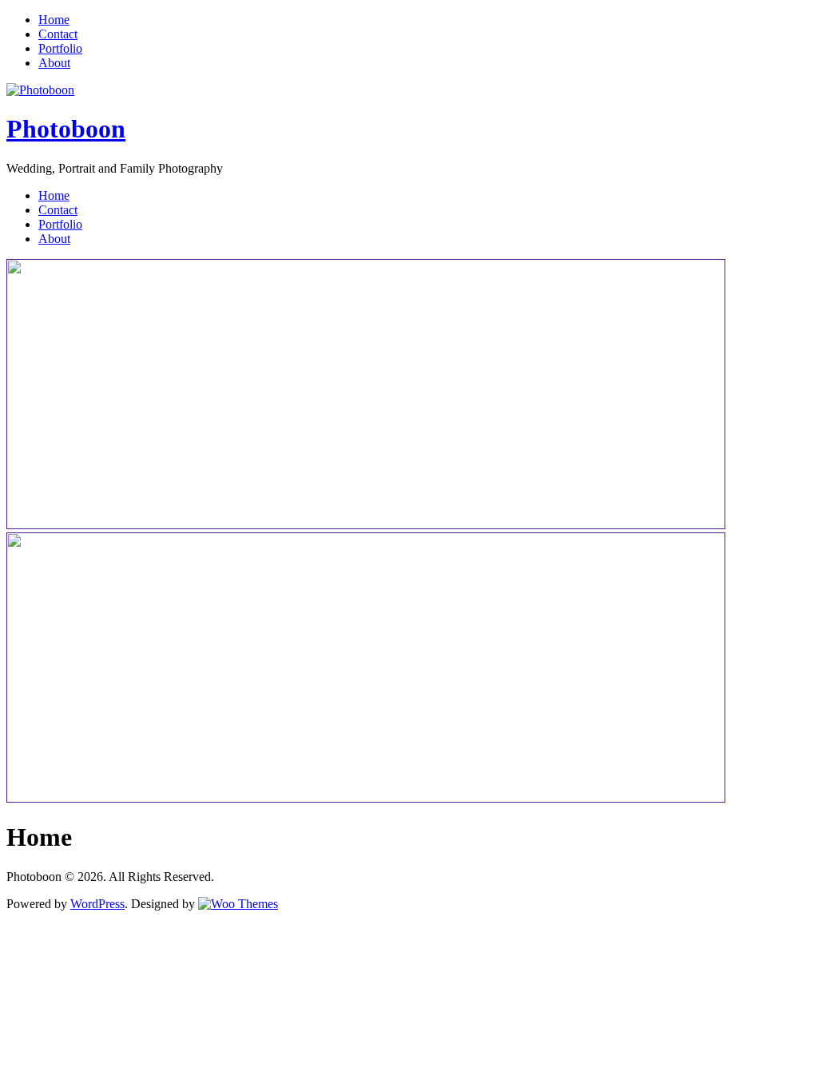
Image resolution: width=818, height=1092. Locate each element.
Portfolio (60, 48)
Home (53, 19)
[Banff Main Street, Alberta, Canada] (365, 525)
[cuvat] (365, 798)
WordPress (97, 904)
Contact (57, 34)
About (54, 63)
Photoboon (65, 128)
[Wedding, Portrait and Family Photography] (40, 90)
